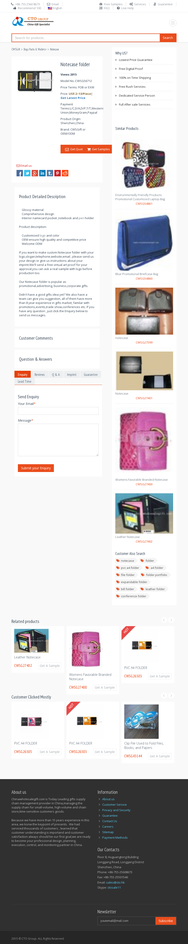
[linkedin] (42, 173)
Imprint (72, 374)
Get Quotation (79, 149)
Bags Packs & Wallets (34, 49)
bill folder (127, 589)
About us (108, 799)
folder (150, 561)
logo (43, 235)
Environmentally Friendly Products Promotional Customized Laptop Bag (140, 197)
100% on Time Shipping (135, 78)
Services (140, 4)
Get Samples (100, 149)
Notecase (54, 49)
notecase (121, 338)
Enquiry (22, 374)
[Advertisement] (94, 491)
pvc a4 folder (130, 568)
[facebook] (20, 173)
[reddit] (65, 173)
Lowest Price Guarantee (135, 60)
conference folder (133, 596)
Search (168, 37)
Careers (107, 826)
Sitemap (108, 832)
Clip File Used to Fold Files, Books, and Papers (114, 745)
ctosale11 (114, 887)
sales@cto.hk (115, 882)
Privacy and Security (116, 810)
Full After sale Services (134, 104)
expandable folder (134, 582)
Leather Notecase (127, 537)
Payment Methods (115, 837)
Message (25, 420)
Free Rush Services (132, 87)
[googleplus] (35, 173)
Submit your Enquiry (36, 468)
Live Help (127, 8)
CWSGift (15, 49)
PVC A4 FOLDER (100, 668)
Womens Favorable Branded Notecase (141, 479)
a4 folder (157, 568)
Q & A (56, 374)
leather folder (155, 589)
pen (81, 218)
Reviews (40, 374)
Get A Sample (16, 665)
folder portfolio (156, 575)
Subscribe (166, 921)
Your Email (27, 403)
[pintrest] (57, 173)
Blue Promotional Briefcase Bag (136, 274)
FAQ (107, 8)
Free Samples (113, 4)
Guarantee (165, 4)
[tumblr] (50, 173)
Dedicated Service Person (137, 95)
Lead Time (24, 381)
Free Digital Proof (131, 69)
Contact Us (109, 821)
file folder (128, 575)
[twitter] (27, 173)
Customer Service (114, 804)
